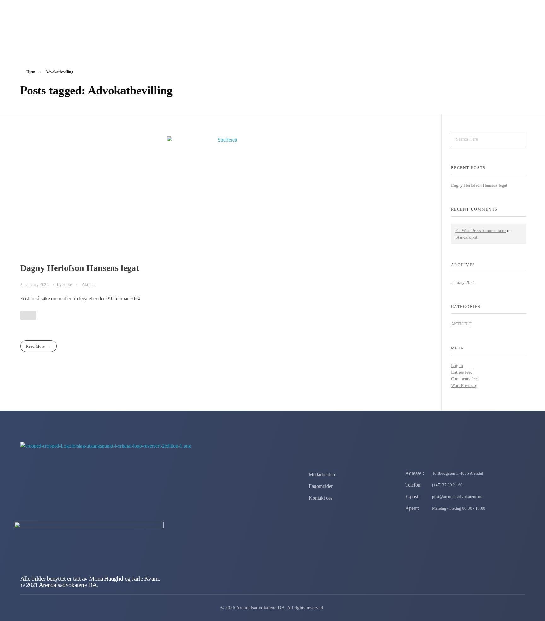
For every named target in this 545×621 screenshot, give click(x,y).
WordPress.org (464, 385)
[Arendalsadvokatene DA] (87, 27)
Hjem (30, 72)
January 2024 (463, 282)
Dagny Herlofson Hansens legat (79, 268)
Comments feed (465, 379)
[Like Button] (28, 315)
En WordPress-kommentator (480, 230)
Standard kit (466, 237)
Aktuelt (88, 284)
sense (68, 284)
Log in (457, 365)
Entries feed (461, 372)
